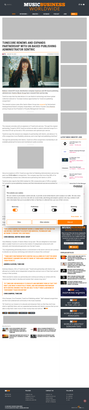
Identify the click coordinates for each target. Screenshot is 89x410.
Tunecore (32, 313)
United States (23, 313)
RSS (69, 400)
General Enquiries (51, 400)
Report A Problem (51, 401)
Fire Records (78, 145)
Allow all (70, 222)
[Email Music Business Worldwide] (83, 4)
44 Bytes (81, 407)
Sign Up (74, 247)
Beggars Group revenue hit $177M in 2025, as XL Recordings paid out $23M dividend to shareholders (77, 271)
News (13, 14)
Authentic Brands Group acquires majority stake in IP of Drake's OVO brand (77, 283)
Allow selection (44, 222)
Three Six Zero (81, 168)
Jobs (65, 14)
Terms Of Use (28, 394)
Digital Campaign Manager (77, 150)
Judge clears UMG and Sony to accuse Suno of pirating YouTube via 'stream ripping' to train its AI (77, 258)
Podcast (56, 14)
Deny (19, 222)
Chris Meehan (50, 106)
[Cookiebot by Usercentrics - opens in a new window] (74, 186)
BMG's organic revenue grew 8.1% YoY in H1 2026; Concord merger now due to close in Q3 (76, 278)
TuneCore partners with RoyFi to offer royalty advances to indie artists (19, 337)
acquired (42, 104)
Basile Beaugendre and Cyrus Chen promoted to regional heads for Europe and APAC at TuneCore (18, 330)
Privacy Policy (29, 398)
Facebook (70, 394)
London (71, 145)
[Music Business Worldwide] (44, 6)
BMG (71, 161)
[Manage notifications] (85, 401)
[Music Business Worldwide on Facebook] (79, 4)
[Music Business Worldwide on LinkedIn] (82, 4)
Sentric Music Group (19, 93)
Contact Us (49, 394)
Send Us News (49, 398)
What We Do (8, 396)
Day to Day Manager (75, 167)
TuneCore (38, 91)
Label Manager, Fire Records (75, 142)
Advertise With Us (50, 396)
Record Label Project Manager (76, 174)
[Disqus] (30, 363)
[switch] (34, 210)
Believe (4, 91)
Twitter (70, 398)
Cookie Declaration (30, 400)
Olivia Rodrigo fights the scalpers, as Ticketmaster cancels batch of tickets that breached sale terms (76, 265)
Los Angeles (73, 160)
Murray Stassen (54, 54)
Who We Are (8, 394)
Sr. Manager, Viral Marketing (75, 158)
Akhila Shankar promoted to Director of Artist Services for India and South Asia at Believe (46, 330)
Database (46, 14)
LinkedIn (70, 396)
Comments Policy (30, 396)
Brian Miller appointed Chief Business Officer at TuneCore (46, 336)
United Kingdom (13, 313)
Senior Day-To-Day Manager (78, 183)
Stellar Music (73, 152)
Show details (75, 216)
